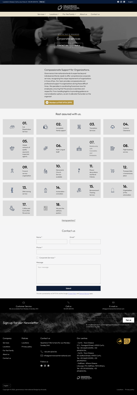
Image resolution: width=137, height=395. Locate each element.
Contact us (7, 358)
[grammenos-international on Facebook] (118, 2)
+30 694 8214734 (50, 352)
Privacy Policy (72, 293)
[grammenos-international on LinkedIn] (124, 2)
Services (6, 343)
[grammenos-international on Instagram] (121, 2)
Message (39, 262)
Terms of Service (84, 293)
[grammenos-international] (69, 7)
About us (6, 354)
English (130, 2)
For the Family (8, 350)
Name (39, 237)
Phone (39, 247)
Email (72, 237)
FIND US (42, 2)
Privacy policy (27, 347)
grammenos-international (24, 390)
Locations (6, 347)
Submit (68, 288)
